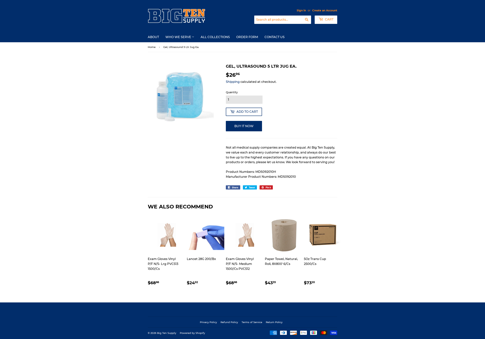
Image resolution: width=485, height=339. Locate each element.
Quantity (232, 92)
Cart (328, 19)
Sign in (301, 10)
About (153, 37)
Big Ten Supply (166, 332)
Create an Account (324, 10)
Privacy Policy (208, 322)
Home (152, 47)
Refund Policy (229, 322)
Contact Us (274, 37)
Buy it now (243, 126)
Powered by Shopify (192, 332)
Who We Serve (178, 37)
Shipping (233, 82)
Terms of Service (252, 322)
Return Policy (274, 322)
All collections (215, 37)
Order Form (247, 37)
